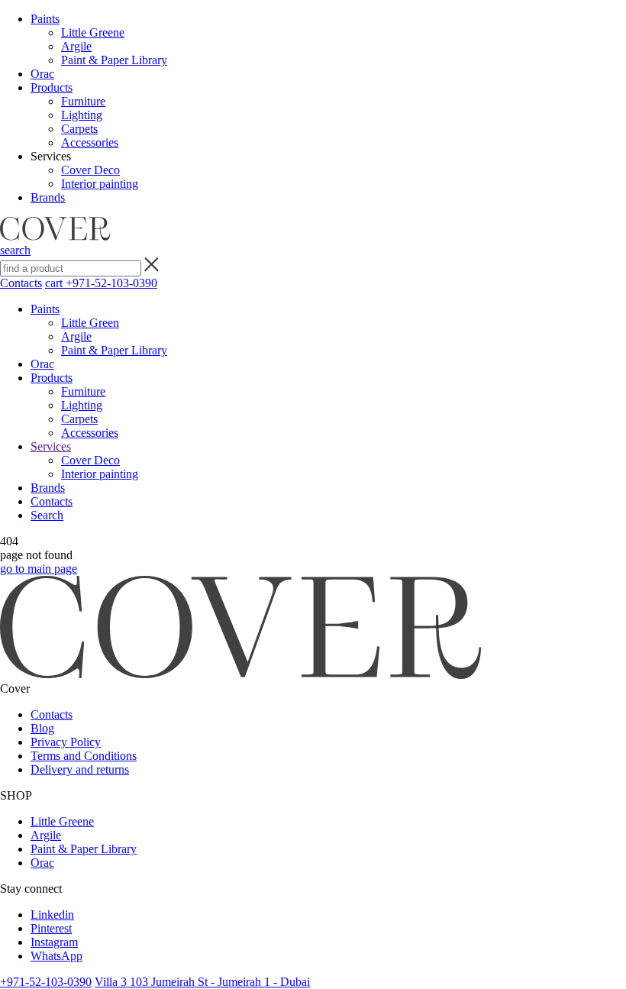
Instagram (54, 942)
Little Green (90, 322)
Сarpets (79, 128)
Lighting (81, 114)
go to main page (38, 568)
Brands (48, 197)
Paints (45, 18)
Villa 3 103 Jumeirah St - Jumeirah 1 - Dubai (202, 981)
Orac (42, 73)
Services (51, 446)
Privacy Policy (66, 741)
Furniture (83, 101)
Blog (42, 728)
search (15, 250)
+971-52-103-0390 (111, 282)
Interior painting (99, 183)
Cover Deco (90, 169)
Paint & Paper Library (114, 59)
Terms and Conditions (84, 755)
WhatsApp (56, 955)
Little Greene (92, 32)
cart (55, 282)
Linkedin (52, 914)
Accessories (89, 142)
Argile (76, 46)
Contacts (21, 282)
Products (52, 87)
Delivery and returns (80, 769)
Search (47, 515)
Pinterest (51, 928)
